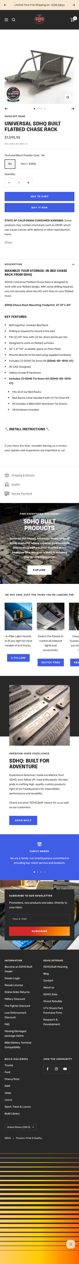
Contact (48, 980)
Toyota (9, 1065)
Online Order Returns (17, 992)
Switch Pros (50, 662)
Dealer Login (12, 978)
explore (39, 570)
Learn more (53, 4)
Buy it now (39, 207)
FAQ (7, 1024)
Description (13, 264)
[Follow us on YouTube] (65, 1069)
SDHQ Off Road (15, 116)
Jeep (8, 1093)
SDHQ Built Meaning (55, 966)
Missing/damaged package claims (15, 1033)
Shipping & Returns (23, 475)
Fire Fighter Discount (17, 1006)
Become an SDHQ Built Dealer (18, 969)
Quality (16, 484)
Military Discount (15, 999)
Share (8, 242)
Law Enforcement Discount (15, 1015)
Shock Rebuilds (52, 1001)
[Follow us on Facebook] (47, 1069)
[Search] (13, 19)
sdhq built (23, 820)
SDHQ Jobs (50, 994)
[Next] (72, 108)
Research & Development (51, 1022)
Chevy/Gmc (12, 1079)
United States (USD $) (18, 1127)
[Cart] (72, 20)
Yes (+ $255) (28, 163)
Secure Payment (22, 493)
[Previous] (6, 108)
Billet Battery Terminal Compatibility (18, 1045)
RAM (7, 1086)
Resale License (14, 985)
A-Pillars (18, 658)
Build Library (12, 1113)
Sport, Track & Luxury (18, 1106)
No (10, 163)
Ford (7, 1072)
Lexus (8, 1099)
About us (48, 987)
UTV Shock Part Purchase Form (53, 1010)
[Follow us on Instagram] (56, 1069)
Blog (46, 973)
